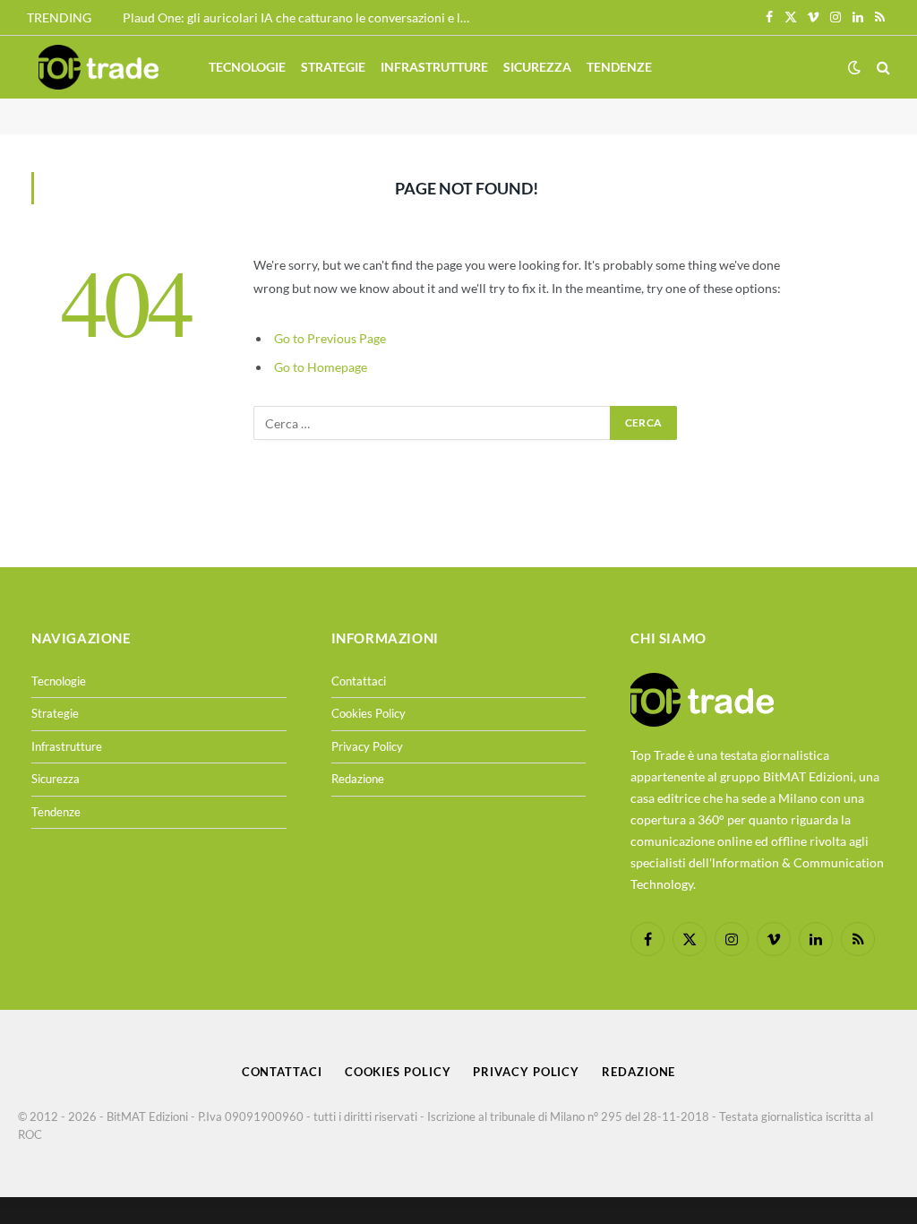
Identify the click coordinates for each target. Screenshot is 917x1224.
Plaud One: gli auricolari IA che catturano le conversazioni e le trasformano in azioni (302, 17)
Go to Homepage (320, 367)
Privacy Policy (367, 746)
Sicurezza (537, 66)
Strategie (333, 66)
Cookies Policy (368, 713)
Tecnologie (247, 66)
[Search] (881, 67)
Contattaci (358, 681)
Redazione (357, 778)
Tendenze (619, 66)
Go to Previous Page (330, 338)
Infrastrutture (434, 66)
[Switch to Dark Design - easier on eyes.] (854, 67)
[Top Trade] (98, 67)
